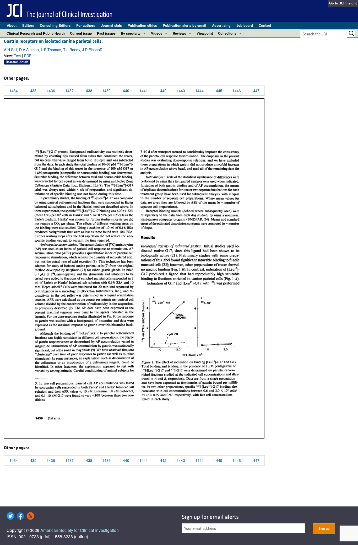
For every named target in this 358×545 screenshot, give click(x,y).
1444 (199, 90)
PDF (27, 55)
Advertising (221, 25)
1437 (69, 90)
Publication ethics (142, 25)
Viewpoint (205, 33)
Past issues (106, 33)
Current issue (81, 33)
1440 (125, 90)
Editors (28, 25)
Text (17, 55)
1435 (32, 90)
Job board (244, 25)
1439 (106, 90)
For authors (85, 25)
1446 (236, 90)
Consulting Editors (55, 25)
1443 (181, 90)
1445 (218, 90)
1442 (162, 90)
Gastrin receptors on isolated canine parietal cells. (53, 41)
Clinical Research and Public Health (36, 33)
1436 (51, 90)
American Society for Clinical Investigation (79, 530)
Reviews (179, 33)
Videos (156, 33)
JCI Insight (348, 3)
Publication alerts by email (184, 25)
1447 (255, 90)
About (12, 25)
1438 (88, 90)
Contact (265, 25)
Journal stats (111, 25)
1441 (143, 90)
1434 (13, 90)
